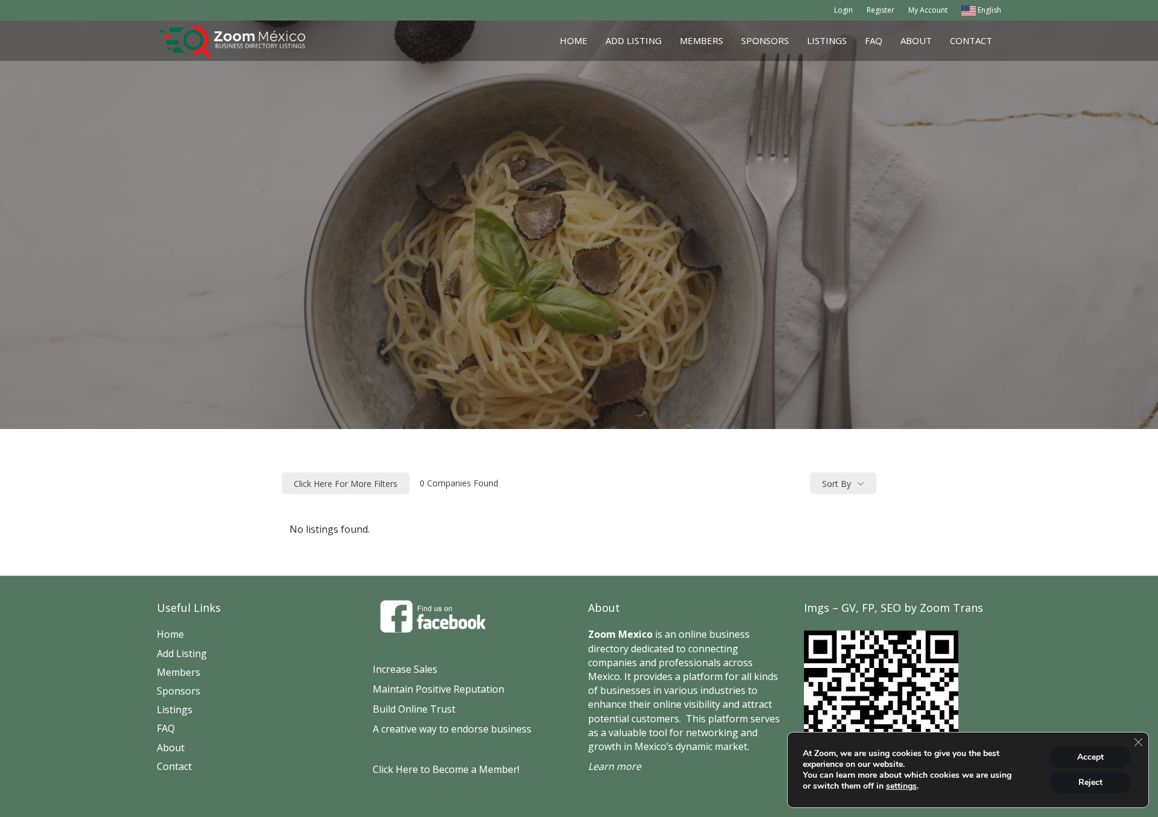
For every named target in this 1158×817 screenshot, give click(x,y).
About (916, 40)
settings (901, 786)
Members (701, 40)
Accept (1090, 757)
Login (843, 10)
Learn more (614, 766)
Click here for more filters (345, 483)
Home (573, 40)
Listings (827, 40)
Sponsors (765, 40)
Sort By (836, 483)
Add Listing (634, 40)
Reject (1090, 782)
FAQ (873, 40)
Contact (971, 40)
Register (880, 10)
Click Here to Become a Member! (446, 769)
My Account (928, 10)
